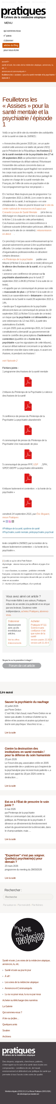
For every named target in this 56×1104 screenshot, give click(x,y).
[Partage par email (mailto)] (4, 521)
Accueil (4, 61)
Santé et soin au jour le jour (18, 970)
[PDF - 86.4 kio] (28, 430)
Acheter (35, 621)
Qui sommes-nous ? (12, 1012)
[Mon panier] (40, 22)
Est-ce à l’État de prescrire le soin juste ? (27, 803)
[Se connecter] (50, 22)
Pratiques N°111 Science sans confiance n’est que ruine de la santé (38, 631)
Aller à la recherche (39, 2)
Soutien (6, 1030)
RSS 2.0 (22, 1091)
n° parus (7, 35)
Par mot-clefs (24, 905)
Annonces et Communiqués (13, 71)
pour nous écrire (11, 50)
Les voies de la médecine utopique (22, 982)
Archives (6, 1036)
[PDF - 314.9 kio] (28, 382)
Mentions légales (11, 1091)
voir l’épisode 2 (9, 360)
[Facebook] (7, 521)
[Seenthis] (10, 521)
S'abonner (13, 621)
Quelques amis (9, 1024)
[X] (13, 521)
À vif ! (7, 976)
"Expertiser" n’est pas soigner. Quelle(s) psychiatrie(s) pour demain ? (25, 859)
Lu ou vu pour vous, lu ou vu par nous (23, 994)
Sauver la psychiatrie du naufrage (27, 702)
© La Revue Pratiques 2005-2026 (38, 1091)
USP (35, 464)
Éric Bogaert (42, 514)
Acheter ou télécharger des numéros (19, 1000)
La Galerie (7, 1006)
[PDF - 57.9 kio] (28, 502)
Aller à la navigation (9, 2)
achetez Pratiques (30, 611)
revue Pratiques (10, 517)
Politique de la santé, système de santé (21, 528)
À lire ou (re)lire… (10, 1018)
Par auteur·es (9, 905)
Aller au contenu (24, 2)
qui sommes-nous (12, 31)
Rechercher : (13, 890)
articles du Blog (11, 45)
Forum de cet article (22, 666)
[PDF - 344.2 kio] (28, 454)
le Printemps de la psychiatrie (18, 259)
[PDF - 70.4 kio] (28, 406)
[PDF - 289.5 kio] (28, 478)
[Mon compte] (45, 22)
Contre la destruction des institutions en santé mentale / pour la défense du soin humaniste (27, 752)
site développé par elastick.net (28, 1094)
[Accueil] (23, 12)
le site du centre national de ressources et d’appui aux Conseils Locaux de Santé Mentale (28, 209)
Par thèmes (37, 905)
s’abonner (8, 40)
